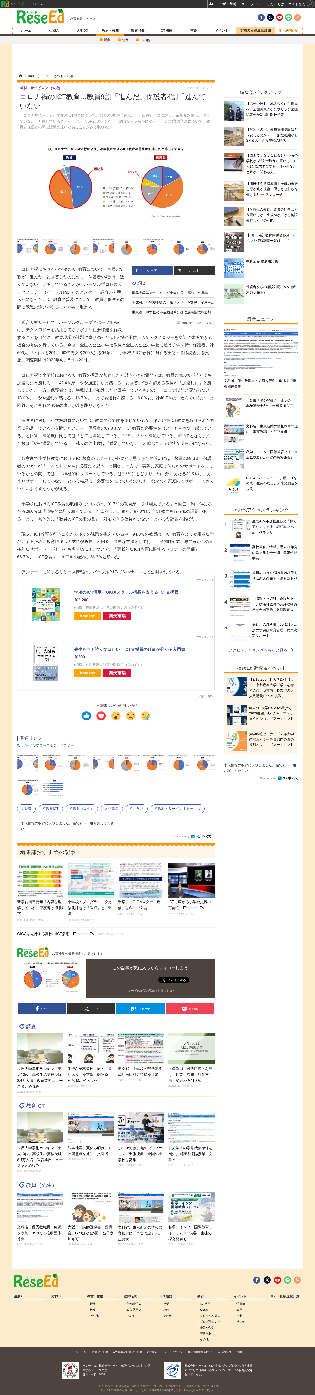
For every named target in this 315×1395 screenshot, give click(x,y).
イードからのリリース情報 (226, 1351)
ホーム (26, 30)
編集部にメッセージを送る (198, 322)
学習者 (240, 1304)
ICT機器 (166, 30)
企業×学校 (206, 1327)
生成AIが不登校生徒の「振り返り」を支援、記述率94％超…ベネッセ (185, 302)
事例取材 (206, 1333)
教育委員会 (133, 1310)
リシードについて (172, 1351)
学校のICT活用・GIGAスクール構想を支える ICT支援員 (126, 592)
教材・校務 (110, 30)
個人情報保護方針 (198, 1351)
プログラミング (210, 1321)
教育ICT (52, 809)
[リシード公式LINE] (287, 1280)
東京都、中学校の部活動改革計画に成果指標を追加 (171, 312)
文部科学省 (133, 1304)
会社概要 (151, 1351)
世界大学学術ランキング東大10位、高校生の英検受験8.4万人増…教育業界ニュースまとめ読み (205, 293)
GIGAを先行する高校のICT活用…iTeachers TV (70, 934)
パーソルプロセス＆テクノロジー (48, 745)
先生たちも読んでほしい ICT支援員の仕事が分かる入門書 (129, 649)
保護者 (113, 809)
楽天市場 (117, 616)
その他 (145, 40)
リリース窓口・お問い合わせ (90, 1351)
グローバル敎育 (210, 1316)
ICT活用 (205, 1304)
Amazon (87, 616)
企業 (239, 1316)
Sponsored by (181, 836)
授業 (107, 40)
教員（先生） (83, 809)
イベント (222, 30)
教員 (239, 1310)
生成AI (54, 30)
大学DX (82, 30)
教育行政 (138, 30)
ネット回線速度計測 (284, 1296)
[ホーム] (20, 76)
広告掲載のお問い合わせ (127, 1351)
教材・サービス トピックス (179, 809)
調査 (141, 283)
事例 (193, 30)
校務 (125, 40)
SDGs (204, 1310)
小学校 (138, 809)
